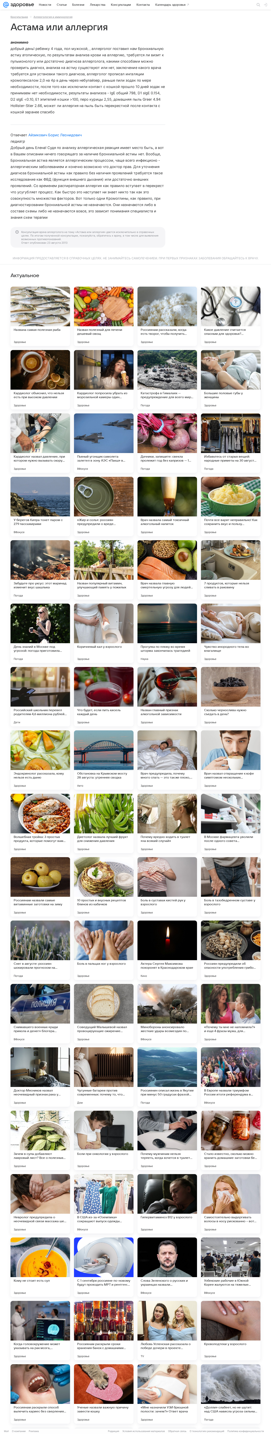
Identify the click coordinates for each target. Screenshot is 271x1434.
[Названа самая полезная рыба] (40, 316)
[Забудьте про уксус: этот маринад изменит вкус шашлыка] (40, 570)
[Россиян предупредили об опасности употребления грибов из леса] (230, 950)
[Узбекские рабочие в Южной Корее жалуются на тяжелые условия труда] (230, 1267)
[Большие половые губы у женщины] (230, 379)
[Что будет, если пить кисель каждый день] (104, 696)
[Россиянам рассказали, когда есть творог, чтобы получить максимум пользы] (167, 316)
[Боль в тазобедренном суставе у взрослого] (230, 887)
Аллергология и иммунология (53, 16)
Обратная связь (177, 1431)
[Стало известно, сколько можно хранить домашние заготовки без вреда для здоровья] (230, 1140)
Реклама (34, 1431)
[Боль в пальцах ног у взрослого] (104, 950)
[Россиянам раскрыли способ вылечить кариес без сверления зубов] (40, 1394)
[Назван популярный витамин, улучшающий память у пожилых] (104, 570)
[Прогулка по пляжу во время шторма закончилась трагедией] (167, 633)
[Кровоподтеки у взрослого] (230, 1330)
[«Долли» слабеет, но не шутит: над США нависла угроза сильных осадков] (230, 1394)
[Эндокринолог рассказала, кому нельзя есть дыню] (40, 760)
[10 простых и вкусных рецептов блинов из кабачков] (104, 887)
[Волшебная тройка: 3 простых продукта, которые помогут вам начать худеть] (40, 823)
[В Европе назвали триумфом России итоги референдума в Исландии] (230, 1077)
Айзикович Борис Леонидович (55, 135)
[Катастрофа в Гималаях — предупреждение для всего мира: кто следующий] (167, 379)
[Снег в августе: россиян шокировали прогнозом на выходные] (40, 950)
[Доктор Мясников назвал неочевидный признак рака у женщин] (40, 1077)
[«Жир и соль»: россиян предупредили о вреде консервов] (104, 506)
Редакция (113, 1431)
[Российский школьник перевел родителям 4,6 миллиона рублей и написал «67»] (40, 696)
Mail (6, 1431)
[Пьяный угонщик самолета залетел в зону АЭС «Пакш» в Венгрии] (104, 443)
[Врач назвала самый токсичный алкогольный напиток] (167, 506)
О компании (19, 1431)
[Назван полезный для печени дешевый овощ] (104, 316)
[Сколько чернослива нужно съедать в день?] (230, 696)
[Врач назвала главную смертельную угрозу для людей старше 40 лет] (167, 570)
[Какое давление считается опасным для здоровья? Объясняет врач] (230, 316)
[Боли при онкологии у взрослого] (104, 1140)
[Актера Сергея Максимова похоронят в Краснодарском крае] (167, 950)
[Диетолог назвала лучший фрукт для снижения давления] (104, 823)
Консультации (19, 16)
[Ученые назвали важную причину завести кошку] (104, 1394)
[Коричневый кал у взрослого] (104, 633)
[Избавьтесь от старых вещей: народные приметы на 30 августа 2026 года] (230, 443)
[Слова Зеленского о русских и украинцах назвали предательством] (167, 1267)
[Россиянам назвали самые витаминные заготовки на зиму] (40, 887)
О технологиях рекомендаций (207, 1431)
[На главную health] (21, 5)
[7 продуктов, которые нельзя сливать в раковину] (230, 570)
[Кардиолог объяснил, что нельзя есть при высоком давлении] (40, 379)
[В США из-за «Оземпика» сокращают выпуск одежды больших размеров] (104, 1204)
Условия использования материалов (143, 1431)
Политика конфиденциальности (245, 1431)
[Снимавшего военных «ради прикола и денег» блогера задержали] (40, 1013)
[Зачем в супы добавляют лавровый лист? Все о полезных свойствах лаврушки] (40, 1140)
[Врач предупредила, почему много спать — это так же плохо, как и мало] (167, 760)
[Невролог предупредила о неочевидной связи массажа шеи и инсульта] (40, 1204)
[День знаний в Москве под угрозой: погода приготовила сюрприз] (40, 633)
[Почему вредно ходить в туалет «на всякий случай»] (167, 823)
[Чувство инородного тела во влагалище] (230, 633)
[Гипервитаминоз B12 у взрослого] (167, 1204)
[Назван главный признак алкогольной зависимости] (167, 696)
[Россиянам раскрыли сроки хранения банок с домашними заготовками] (104, 1330)
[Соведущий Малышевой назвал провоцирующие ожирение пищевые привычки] (104, 1013)
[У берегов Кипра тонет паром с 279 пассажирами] (40, 506)
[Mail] (6, 5)
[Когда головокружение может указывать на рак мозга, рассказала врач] (40, 1330)
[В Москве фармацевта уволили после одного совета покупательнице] (230, 823)
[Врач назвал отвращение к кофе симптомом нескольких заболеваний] (230, 760)
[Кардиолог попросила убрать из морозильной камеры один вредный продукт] (104, 379)
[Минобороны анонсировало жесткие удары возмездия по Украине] (167, 1013)
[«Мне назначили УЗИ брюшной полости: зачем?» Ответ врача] (167, 1394)
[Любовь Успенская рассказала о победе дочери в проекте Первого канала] (167, 1330)
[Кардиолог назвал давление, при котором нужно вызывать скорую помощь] (40, 443)
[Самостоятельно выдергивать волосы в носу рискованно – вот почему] (230, 1204)
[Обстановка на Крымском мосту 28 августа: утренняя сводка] (104, 760)
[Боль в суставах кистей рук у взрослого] (167, 887)
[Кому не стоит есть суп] (40, 1267)
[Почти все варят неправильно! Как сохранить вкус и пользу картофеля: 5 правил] (230, 506)
